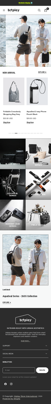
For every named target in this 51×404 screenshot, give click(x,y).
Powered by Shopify (11, 399)
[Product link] (12, 91)
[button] (4, 10)
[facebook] (5, 384)
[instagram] (11, 384)
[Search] (39, 10)
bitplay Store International (25, 396)
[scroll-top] (46, 399)
